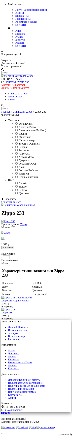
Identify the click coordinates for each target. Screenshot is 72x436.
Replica (23, 133)
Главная (19, 12)
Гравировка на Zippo (20, 362)
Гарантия (20, 39)
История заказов (17, 330)
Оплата (19, 36)
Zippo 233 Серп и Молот (15, 300)
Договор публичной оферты (24, 379)
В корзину (7, 306)
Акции (12, 397)
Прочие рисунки (28, 177)
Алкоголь (24, 153)
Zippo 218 (6, 312)
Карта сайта (15, 394)
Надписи (24, 173)
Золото (23, 186)
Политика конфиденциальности (26, 385)
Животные (25, 137)
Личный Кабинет (18, 327)
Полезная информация (21, 388)
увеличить (64, 434)
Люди (22, 167)
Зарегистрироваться (35, 9)
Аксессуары (15, 96)
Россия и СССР (28, 163)
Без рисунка (25, 123)
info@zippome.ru (14, 410)
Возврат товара (16, 336)
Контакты (20, 24)
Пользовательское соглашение (25, 382)
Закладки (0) (22, 15)
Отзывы (19, 42)
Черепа (23, 147)
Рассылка (13, 339)
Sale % (11, 99)
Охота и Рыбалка (28, 170)
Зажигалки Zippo (17, 93)
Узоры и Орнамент (29, 143)
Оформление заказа (26, 21)
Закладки (13, 333)
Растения (24, 150)
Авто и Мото (26, 157)
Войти (18, 9)
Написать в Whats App (16, 81)
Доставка (20, 33)
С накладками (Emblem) (32, 130)
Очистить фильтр (11, 202)
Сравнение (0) (23, 18)
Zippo (23, 224)
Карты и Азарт (27, 140)
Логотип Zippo (27, 127)
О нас (18, 30)
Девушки (24, 160)
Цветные (24, 193)
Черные (23, 190)
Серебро (23, 183)
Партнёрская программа (22, 391)
